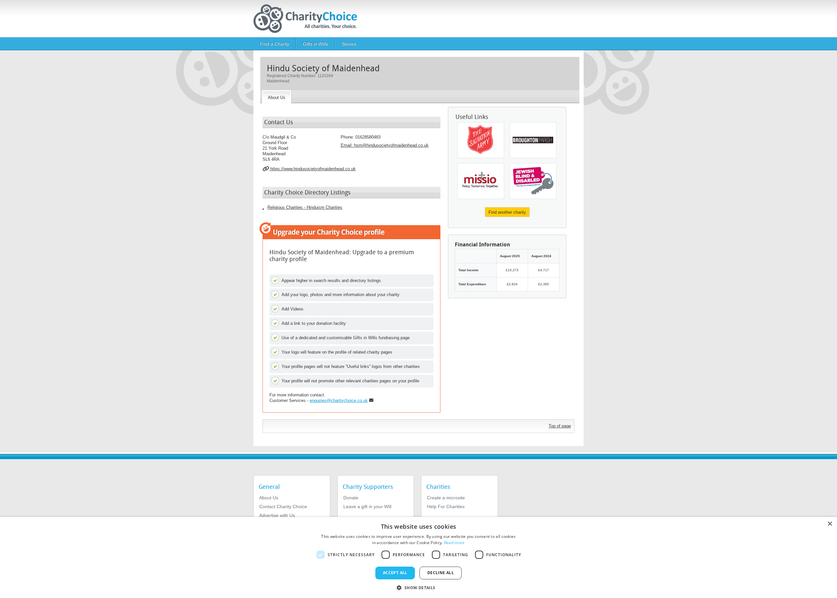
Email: (385, 145)
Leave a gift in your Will (367, 506)
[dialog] (418, 557)
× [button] (829, 524)
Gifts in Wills (315, 43)
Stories (349, 43)
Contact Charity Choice (283, 506)
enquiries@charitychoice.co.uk (339, 400)
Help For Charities (446, 506)
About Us (268, 497)
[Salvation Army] (480, 140)
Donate (350, 497)
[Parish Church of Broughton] (533, 140)
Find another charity (507, 212)
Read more (454, 542)
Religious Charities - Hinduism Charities (304, 207)
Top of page (560, 426)
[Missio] (480, 181)
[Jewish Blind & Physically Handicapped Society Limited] (533, 181)
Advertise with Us (277, 515)
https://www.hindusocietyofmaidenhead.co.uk (312, 168)
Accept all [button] (395, 572)
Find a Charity (274, 43)
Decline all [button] (440, 572)
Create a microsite (446, 497)
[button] (418, 587)
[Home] (307, 18)
